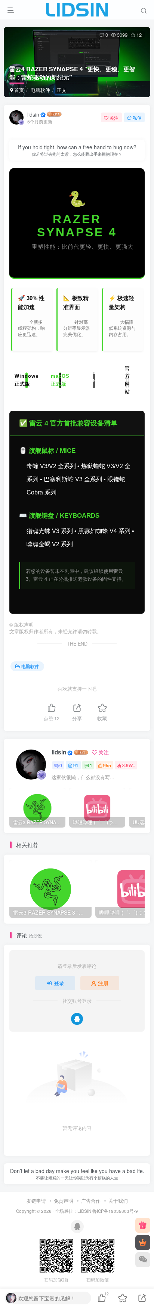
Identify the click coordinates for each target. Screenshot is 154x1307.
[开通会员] (142, 1242)
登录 (59, 983)
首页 (18, 89)
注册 (103, 983)
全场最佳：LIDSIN (73, 1211)
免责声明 (63, 1200)
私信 (137, 117)
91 (75, 765)
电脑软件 (40, 89)
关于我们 (118, 1200)
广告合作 (91, 1200)
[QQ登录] (77, 1019)
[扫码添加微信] (142, 1259)
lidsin (33, 114)
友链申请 (36, 1200)
